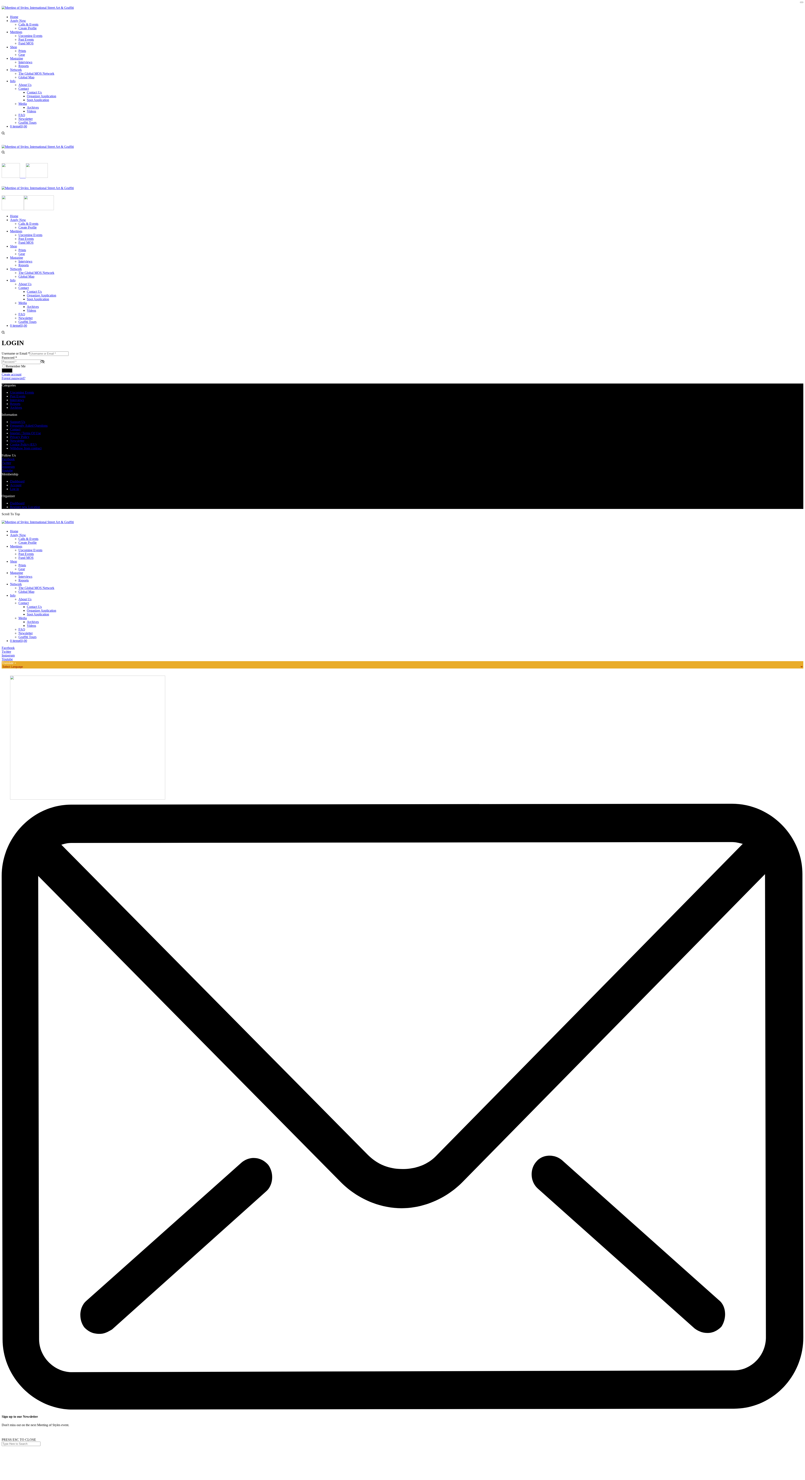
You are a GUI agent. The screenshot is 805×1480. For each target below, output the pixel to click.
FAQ (21, 629)
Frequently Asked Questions (29, 425)
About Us (24, 599)
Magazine (16, 573)
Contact (15, 429)
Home (14, 531)
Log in (7, 370)
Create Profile (27, 542)
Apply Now (18, 535)
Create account (11, 374)
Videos (31, 625)
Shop (13, 561)
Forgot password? (13, 378)
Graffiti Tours (27, 637)
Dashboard (17, 481)
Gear (21, 569)
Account (15, 485)
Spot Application (38, 614)
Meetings (16, 546)
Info (13, 595)
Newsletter (17, 440)
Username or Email (16, 353)
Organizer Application (41, 610)
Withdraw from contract (26, 448)
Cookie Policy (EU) (23, 444)
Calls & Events (28, 539)
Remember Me (16, 366)
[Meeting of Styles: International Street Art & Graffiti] (38, 7)
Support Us (17, 422)
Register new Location (25, 507)
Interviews (17, 400)
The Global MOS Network (36, 588)
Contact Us (34, 607)
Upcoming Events (22, 392)
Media (22, 618)
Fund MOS (26, 557)
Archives (16, 407)
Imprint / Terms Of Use (25, 433)
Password (9, 357)
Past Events (17, 396)
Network (16, 584)
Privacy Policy (19, 437)
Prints (22, 565)
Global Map (26, 591)
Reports (15, 404)
